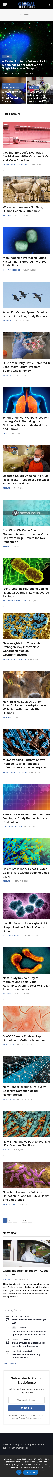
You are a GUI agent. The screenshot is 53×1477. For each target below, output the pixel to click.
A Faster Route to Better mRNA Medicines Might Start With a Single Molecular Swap (24, 65)
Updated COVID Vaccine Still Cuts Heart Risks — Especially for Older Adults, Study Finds (26, 479)
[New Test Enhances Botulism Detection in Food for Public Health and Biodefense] (26, 1175)
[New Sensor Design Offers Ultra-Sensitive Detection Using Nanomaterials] (26, 1069)
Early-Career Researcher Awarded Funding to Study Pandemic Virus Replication (26, 818)
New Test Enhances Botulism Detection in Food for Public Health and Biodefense (26, 1195)
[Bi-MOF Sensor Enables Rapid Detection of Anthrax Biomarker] (26, 1019)
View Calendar (9, 1363)
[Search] (48, 4)
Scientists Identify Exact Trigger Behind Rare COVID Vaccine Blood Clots (26, 872)
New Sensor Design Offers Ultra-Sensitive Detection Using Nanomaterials (25, 1090)
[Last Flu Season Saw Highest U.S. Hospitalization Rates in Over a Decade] (26, 906)
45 (24, 1220)
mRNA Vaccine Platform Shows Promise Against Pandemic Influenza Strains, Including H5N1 (25, 763)
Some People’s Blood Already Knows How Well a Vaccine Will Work (39, 97)
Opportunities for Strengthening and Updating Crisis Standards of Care (29, 1333)
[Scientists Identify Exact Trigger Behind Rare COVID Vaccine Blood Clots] (26, 851)
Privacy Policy (25, 1418)
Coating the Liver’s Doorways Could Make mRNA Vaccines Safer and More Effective (26, 156)
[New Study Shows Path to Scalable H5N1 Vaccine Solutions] (26, 1124)
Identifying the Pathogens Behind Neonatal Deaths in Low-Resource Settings (26, 592)
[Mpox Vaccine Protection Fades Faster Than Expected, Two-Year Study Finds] (26, 240)
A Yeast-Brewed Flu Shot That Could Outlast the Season (12, 97)
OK (19, 1472)
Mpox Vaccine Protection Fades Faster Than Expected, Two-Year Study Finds (25, 261)
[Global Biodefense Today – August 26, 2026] (26, 1253)
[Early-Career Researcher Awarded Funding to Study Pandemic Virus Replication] (26, 797)
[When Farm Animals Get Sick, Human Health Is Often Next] (26, 189)
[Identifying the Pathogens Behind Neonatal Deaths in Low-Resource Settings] (26, 571)
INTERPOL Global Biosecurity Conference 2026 (26, 1356)
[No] (49, 1466)
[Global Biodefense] (26, 4)
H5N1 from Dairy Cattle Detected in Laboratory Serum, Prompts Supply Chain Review (26, 366)
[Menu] (5, 4)
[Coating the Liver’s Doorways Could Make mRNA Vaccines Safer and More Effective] (26, 135)
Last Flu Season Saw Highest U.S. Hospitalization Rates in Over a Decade (25, 927)
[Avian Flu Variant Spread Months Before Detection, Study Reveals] (26, 295)
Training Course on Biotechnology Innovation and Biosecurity (28, 1344)
